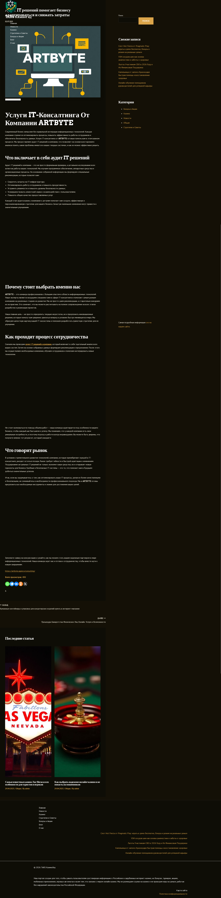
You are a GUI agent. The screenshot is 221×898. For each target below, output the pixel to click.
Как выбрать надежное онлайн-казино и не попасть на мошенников (77, 783)
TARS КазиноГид (18, 17)
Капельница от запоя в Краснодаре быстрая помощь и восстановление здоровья (134, 75)
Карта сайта (181, 890)
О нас (12, 43)
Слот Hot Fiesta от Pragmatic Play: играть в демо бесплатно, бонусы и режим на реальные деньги (144, 833)
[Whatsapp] (7, 584)
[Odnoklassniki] (21, 584)
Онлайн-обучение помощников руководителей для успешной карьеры (156, 853)
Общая (18, 788)
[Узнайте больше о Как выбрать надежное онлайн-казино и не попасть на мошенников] (77, 776)
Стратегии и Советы (19, 33)
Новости (14, 26)
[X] (25, 584)
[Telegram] (12, 584)
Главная (13, 23)
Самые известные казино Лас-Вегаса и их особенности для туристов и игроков (27, 783)
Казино (13, 29)
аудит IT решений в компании (38, 344)
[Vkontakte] (16, 584)
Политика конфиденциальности (173, 894)
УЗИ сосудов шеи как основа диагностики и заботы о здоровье (159, 838)
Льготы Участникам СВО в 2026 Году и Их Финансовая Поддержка (157, 843)
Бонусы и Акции (17, 36)
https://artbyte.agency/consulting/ (20, 571)
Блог (12, 39)
